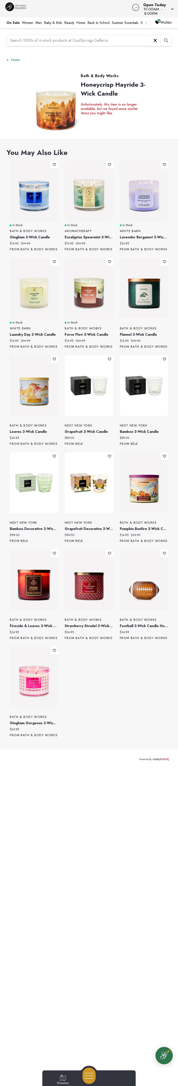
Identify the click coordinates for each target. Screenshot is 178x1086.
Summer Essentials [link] (125, 22)
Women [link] (27, 22)
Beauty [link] (69, 22)
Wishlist (165, 22)
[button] (157, 9)
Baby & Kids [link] (53, 22)
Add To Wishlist (54, 164)
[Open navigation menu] (89, 1076)
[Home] (67, 9)
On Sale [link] (13, 22)
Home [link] (80, 22)
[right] (146, 23)
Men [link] (38, 22)
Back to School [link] (98, 22)
